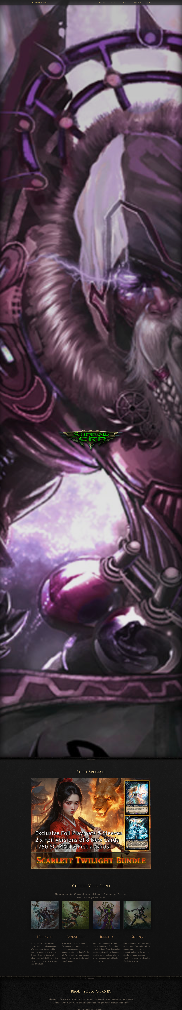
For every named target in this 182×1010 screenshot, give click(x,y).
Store (148, 2)
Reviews (124, 2)
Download (136, 2)
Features (102, 2)
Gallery (113, 2)
